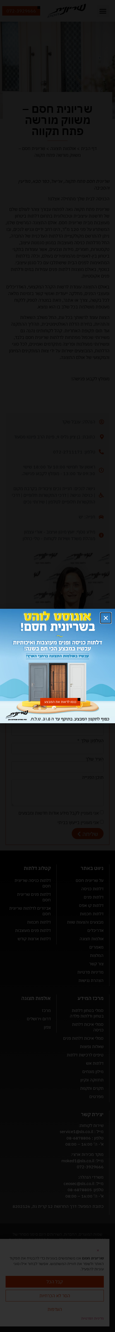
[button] (106, 618)
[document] (57, 666)
